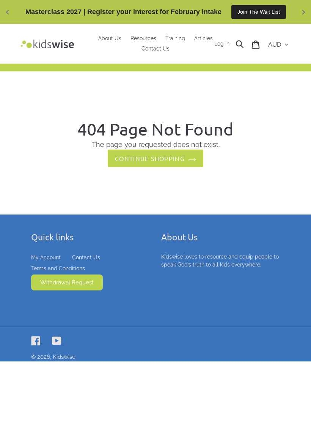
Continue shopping (150, 158)
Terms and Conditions (58, 268)
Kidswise (64, 356)
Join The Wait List (258, 12)
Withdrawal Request (67, 282)
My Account (46, 257)
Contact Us (86, 257)
